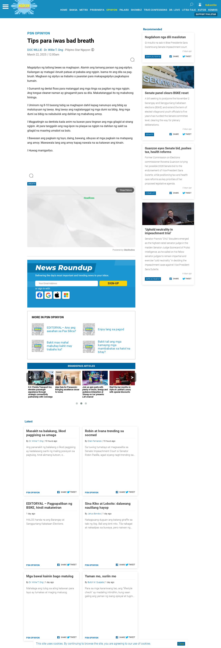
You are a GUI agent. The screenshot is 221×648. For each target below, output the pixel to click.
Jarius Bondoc (94, 513)
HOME (63, 9)
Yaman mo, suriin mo (100, 576)
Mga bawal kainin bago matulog (49, 576)
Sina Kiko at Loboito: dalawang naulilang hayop (108, 506)
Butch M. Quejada (96, 582)
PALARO (124, 9)
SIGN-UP (113, 283)
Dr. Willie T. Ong (53, 50)
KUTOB (202, 9)
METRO (83, 9)
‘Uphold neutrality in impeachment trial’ (159, 231)
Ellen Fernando (95, 441)
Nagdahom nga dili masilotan (165, 37)
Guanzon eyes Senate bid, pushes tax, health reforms (168, 150)
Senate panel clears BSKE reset (167, 93)
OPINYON (111, 9)
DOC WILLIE (34, 50)
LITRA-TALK (189, 9)
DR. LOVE (174, 9)
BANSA (73, 9)
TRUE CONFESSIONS (155, 9)
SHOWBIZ (136, 9)
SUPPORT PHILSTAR (206, 14)
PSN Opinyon (38, 33)
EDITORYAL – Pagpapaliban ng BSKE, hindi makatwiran (49, 506)
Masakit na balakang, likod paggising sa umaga (46, 433)
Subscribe (211, 5)
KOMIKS (213, 9)
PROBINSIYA (97, 9)
